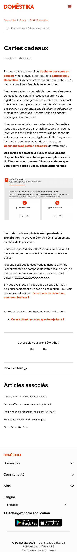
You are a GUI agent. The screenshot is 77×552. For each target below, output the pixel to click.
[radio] (32, 349)
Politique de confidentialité (38, 546)
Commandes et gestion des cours (25, 146)
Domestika (10, 20)
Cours (22, 20)
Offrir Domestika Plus (16, 427)
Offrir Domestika (39, 20)
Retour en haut (13, 368)
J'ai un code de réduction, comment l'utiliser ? (30, 411)
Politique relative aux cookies (38, 550)
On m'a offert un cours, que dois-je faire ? (37, 319)
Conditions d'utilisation (52, 542)
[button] (69, 6)
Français (12, 504)
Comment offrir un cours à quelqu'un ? (25, 396)
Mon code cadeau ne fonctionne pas (24, 419)
